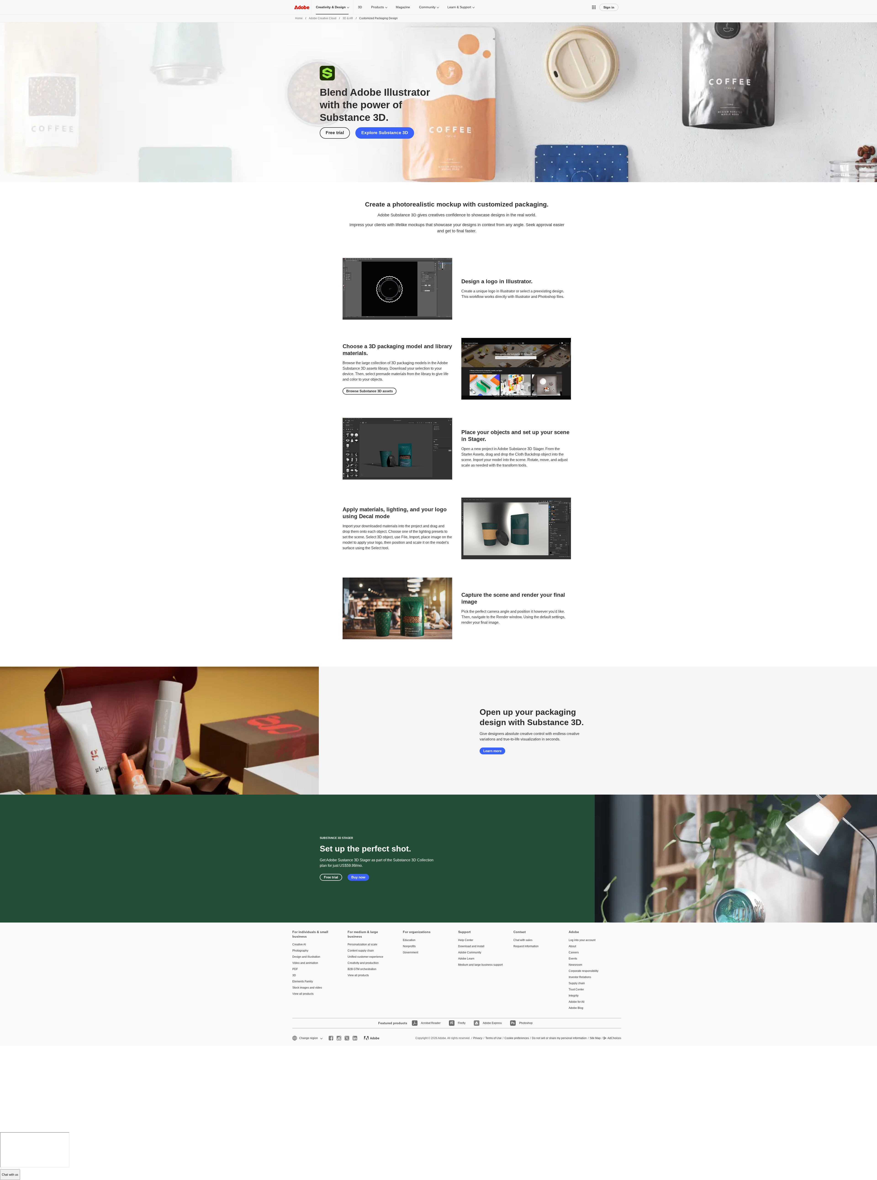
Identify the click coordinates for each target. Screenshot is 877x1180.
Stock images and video (307, 987)
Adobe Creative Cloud (322, 18)
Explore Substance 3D (384, 132)
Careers (574, 952)
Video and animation (305, 963)
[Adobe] (301, 7)
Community (427, 7)
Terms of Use (493, 1038)
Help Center (465, 940)
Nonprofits (409, 946)
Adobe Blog (576, 1008)
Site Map (595, 1038)
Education (409, 940)
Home (299, 18)
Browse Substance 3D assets (369, 391)
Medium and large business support (479, 964)
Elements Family (302, 981)
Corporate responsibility (583, 971)
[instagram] (339, 1038)
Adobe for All (576, 1001)
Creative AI (299, 944)
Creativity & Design (331, 7)
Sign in (608, 7)
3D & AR (348, 18)
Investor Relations (580, 977)
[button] (593, 7)
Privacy (477, 1038)
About (572, 946)
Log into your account (582, 940)
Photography (300, 950)
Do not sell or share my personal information (559, 1038)
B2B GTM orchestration (362, 969)
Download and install (471, 946)
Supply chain (577, 983)
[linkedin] (355, 1038)
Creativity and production (363, 963)
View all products (303, 993)
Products (377, 7)
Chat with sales (522, 940)
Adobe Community (469, 952)
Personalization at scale (362, 944)
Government (410, 952)
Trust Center (576, 989)
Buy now (358, 877)
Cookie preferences (517, 1038)
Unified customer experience (365, 956)
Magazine (403, 7)
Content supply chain (361, 950)
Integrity (574, 995)
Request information (526, 946)
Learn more (492, 751)
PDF (295, 969)
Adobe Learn (466, 958)
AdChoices (614, 1038)
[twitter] (347, 1038)
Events (573, 958)
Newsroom (575, 964)
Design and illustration (306, 956)
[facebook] (331, 1038)
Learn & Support (459, 7)
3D (360, 7)
